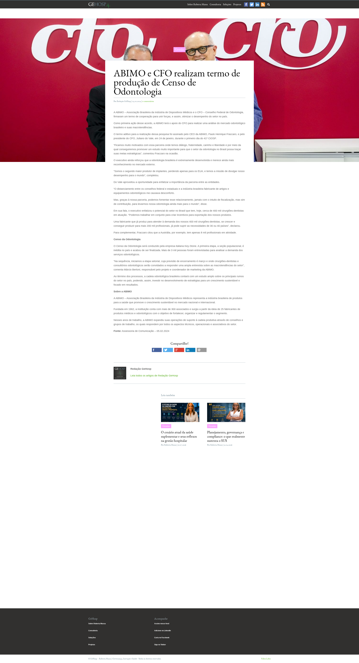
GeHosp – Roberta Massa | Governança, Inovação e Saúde (99, 5)
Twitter (252, 4)
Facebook (246, 4)
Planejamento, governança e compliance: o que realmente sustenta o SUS (226, 436)
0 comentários (148, 101)
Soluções (227, 4)
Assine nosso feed (161, 624)
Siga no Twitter (160, 645)
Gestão (179, 49)
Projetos (237, 4)
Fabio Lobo (266, 659)
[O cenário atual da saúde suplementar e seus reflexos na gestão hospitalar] (180, 412)
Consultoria (215, 4)
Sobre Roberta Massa (197, 4)
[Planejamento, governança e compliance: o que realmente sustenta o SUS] (226, 412)
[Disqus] (179, 491)
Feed (263, 4)
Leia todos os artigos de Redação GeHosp (154, 375)
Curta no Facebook (161, 638)
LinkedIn (257, 4)
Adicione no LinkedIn (162, 631)
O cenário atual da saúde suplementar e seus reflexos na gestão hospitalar (179, 436)
